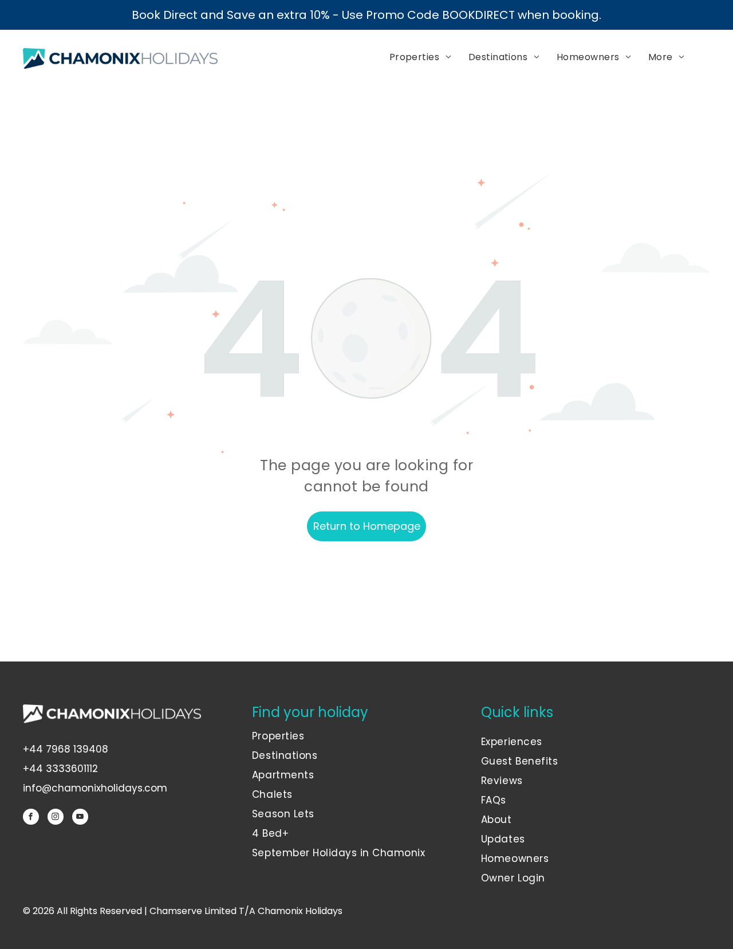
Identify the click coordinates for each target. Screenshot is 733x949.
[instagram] (56, 818)
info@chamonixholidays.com (95, 788)
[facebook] (31, 818)
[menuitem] (420, 57)
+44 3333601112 (60, 768)
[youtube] (80, 818)
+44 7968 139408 (65, 749)
